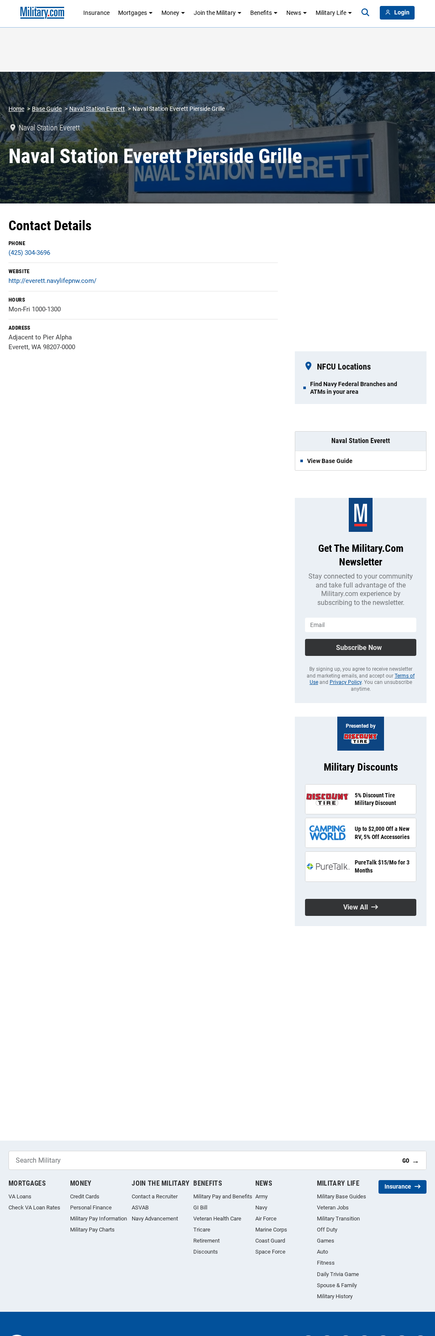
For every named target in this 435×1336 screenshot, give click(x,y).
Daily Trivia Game (338, 1274)
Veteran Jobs (333, 1207)
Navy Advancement (155, 1218)
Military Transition (338, 1218)
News (293, 13)
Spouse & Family (337, 1285)
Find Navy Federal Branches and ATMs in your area (353, 388)
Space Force (270, 1251)
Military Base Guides (341, 1196)
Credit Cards (84, 1196)
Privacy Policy (346, 682)
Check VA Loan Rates (34, 1207)
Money (170, 13)
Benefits (261, 13)
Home (16, 108)
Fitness (326, 1263)
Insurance (96, 13)
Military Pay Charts (92, 1229)
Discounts (205, 1251)
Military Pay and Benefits (222, 1196)
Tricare (201, 1229)
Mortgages (132, 13)
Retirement (206, 1240)
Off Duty (327, 1229)
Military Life (331, 13)
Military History (335, 1296)
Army (261, 1196)
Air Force (266, 1218)
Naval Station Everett (97, 108)
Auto (322, 1251)
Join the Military (215, 13)
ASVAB (140, 1207)
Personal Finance (91, 1207)
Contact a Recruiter (155, 1196)
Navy (261, 1207)
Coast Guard (270, 1240)
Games (325, 1240)
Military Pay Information (98, 1218)
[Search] (365, 13)
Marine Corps (271, 1229)
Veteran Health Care (217, 1218)
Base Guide (47, 108)
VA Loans (19, 1196)
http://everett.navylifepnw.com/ (52, 281)
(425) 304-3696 (29, 253)
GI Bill (200, 1207)
